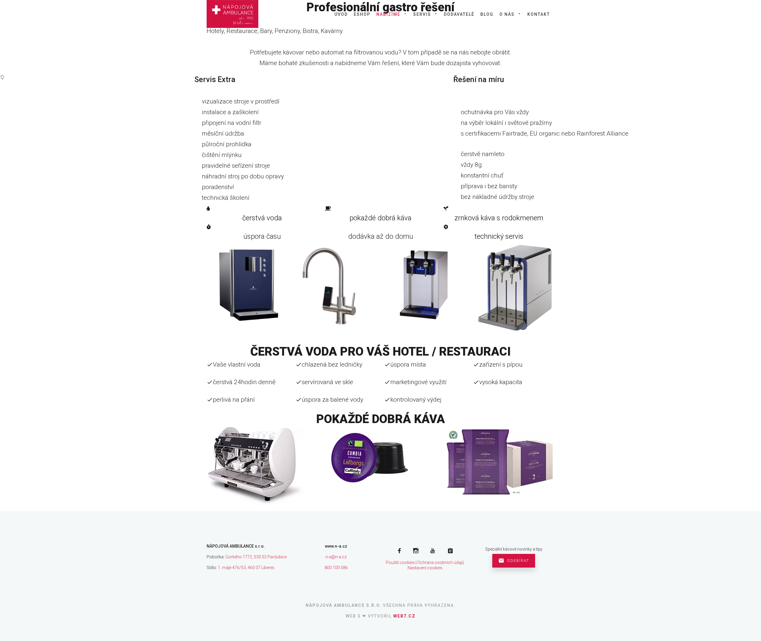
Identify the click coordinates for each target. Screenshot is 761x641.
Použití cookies (400, 562)
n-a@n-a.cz (336, 556)
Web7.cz (404, 616)
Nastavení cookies (425, 567)
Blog (486, 14)
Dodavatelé (459, 14)
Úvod (341, 14)
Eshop (362, 14)
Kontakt (538, 14)
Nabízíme (388, 14)
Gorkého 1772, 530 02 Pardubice (256, 556)
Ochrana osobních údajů (440, 562)
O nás (507, 14)
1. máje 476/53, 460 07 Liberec (246, 567)
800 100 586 (336, 567)
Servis (422, 14)
